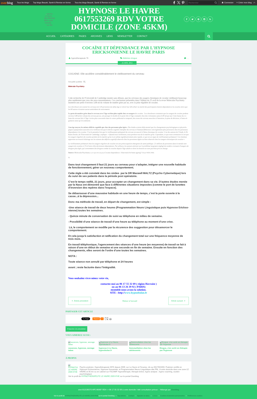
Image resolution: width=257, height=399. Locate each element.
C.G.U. (155, 396)
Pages (82, 36)
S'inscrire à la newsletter (76, 329)
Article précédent (80, 301)
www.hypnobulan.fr (136, 292)
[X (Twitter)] (178, 2)
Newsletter (124, 36)
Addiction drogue (130, 58)
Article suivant (177, 301)
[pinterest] (183, 2)
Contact (142, 36)
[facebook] (174, 2)
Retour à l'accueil (129, 301)
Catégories (67, 36)
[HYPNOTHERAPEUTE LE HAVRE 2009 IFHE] (73, 369)
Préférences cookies (195, 396)
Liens (110, 36)
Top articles (121, 396)
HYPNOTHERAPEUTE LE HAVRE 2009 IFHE (100, 376)
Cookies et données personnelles (172, 396)
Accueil (51, 36)
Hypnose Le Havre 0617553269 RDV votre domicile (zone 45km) (119, 19)
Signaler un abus (143, 396)
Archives (96, 36)
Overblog (175, 390)
